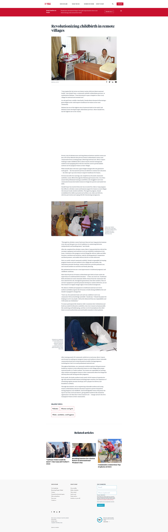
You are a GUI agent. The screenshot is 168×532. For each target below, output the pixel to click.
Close (121, 11)
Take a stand (73, 492)
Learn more (105, 521)
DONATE (120, 4)
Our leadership (54, 488)
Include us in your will (75, 498)
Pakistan (55, 409)
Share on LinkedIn (112, 82)
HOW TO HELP (74, 484)
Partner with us (74, 496)
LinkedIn (57, 512)
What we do (76, 4)
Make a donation (74, 490)
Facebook (52, 512)
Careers (53, 492)
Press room (53, 498)
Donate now (109, 11)
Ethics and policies (55, 496)
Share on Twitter (109, 82)
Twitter (59, 512)
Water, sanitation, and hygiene (63, 415)
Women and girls (67, 409)
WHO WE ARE (54, 484)
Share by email (116, 82)
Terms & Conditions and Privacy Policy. (107, 499)
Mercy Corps (48, 4)
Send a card (73, 494)
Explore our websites (55, 527)
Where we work (89, 4)
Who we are (63, 4)
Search (112, 4)
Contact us (53, 500)
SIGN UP (100, 505)
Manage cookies (54, 521)
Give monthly (74, 488)
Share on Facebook (106, 82)
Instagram (54, 512)
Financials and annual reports (57, 494)
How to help (100, 4)
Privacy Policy (53, 519)
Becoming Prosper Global (57, 490)
